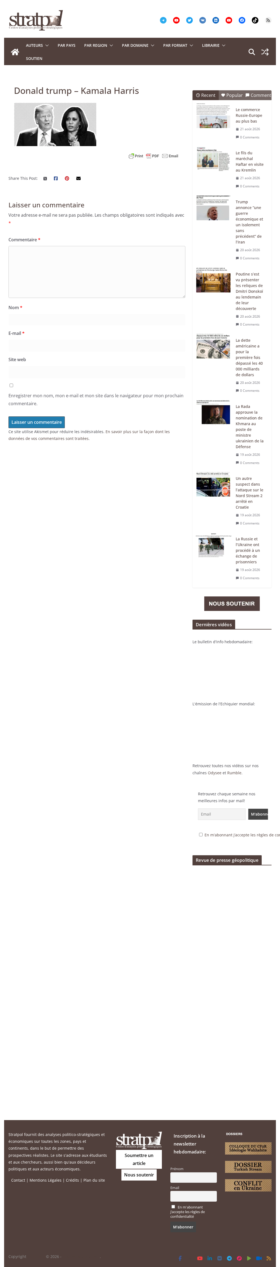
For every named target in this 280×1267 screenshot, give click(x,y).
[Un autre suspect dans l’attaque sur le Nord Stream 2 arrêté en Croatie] (213, 484)
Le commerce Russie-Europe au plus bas (249, 115)
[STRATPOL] (15, 52)
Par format (175, 45)
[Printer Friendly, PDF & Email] (153, 156)
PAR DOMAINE (135, 45)
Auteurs (34, 45)
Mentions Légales (46, 1180)
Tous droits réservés (81, 1256)
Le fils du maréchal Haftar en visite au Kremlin (250, 161)
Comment (261, 95)
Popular (234, 95)
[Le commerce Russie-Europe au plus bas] (213, 115)
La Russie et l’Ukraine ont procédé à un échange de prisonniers (248, 550)
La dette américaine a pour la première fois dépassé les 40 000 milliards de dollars (249, 357)
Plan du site (94, 1180)
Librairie (211, 45)
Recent (208, 95)
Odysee (214, 772)
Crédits (72, 1180)
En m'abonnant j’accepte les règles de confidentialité (187, 1212)
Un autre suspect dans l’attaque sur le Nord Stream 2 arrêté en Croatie (249, 493)
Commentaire (24, 240)
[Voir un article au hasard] (265, 52)
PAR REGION (95, 45)
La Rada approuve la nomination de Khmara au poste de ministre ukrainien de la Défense (250, 426)
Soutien (34, 58)
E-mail (16, 333)
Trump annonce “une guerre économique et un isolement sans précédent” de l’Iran (249, 222)
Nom (15, 308)
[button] (46, 45)
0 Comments (249, 137)
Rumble (234, 772)
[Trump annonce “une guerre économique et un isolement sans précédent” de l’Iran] (213, 208)
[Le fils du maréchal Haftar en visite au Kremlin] (213, 159)
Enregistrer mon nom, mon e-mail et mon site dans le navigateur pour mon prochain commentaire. (95, 400)
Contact (18, 1180)
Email (174, 1187)
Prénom (176, 1169)
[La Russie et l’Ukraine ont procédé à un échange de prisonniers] (213, 545)
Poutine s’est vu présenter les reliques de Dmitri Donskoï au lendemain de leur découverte (249, 291)
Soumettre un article (139, 1159)
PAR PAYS (66, 45)
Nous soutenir (139, 1175)
